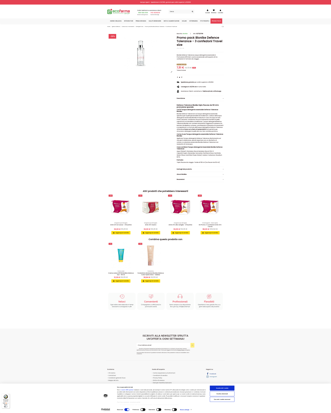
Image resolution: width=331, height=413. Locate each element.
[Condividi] (177, 77)
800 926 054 (143, 13)
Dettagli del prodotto (184, 169)
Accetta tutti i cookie (222, 388)
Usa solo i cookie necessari (222, 399)
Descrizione (181, 98)
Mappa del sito (113, 380)
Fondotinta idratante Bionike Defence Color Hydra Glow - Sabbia (151, 274)
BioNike (185, 34)
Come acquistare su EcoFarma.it (164, 373)
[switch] (143, 409)
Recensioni (180, 179)
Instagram (213, 377)
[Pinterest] (181, 77)
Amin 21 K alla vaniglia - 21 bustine (180, 225)
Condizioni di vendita (160, 375)
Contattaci (112, 375)
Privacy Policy (181, 350)
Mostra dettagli (184, 409)
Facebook (212, 374)
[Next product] (223, 26)
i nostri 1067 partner (127, 390)
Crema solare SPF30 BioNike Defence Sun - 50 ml (121, 274)
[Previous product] (222, 26)
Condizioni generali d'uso (116, 378)
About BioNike (182, 174)
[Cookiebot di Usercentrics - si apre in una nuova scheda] (105, 409)
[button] (116, 21)
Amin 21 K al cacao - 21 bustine (121, 225)
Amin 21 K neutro (150, 225)
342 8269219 (155, 13)
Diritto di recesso (158, 380)
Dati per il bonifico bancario (162, 383)
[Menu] (9, 395)
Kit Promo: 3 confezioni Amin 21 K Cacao (210, 225)
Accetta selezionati (222, 393)
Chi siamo (111, 373)
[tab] (200, 98)
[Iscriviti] (192, 345)
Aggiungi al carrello (122, 233)
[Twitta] (179, 77)
